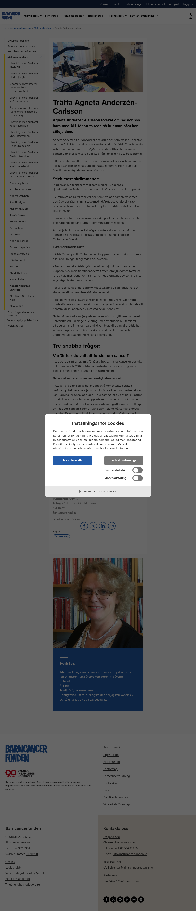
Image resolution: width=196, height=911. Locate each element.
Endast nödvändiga (123, 460)
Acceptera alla (72, 460)
